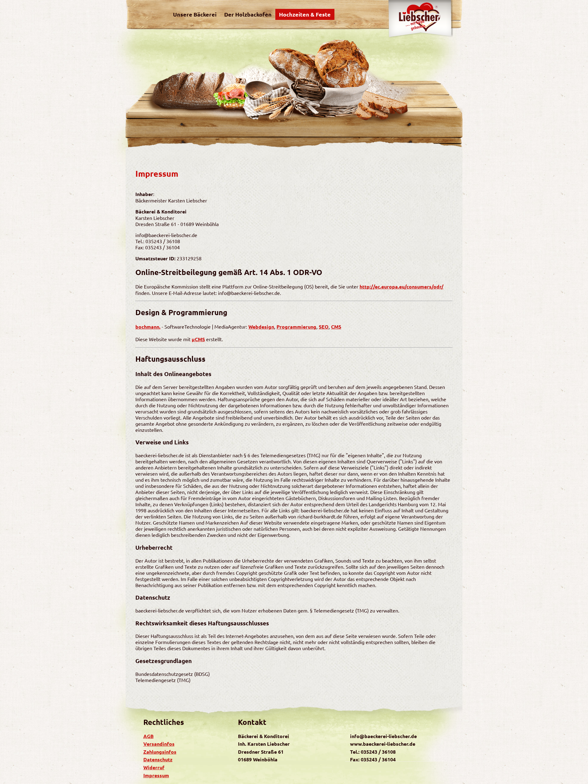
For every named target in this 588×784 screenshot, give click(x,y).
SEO (324, 326)
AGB (148, 736)
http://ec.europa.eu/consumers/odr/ (401, 286)
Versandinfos (159, 744)
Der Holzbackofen (248, 14)
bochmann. (147, 326)
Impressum (156, 775)
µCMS (198, 339)
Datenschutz (157, 759)
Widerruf (153, 767)
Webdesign (261, 326)
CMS (336, 326)
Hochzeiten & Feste (305, 14)
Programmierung (296, 326)
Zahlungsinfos (159, 751)
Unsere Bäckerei (195, 14)
